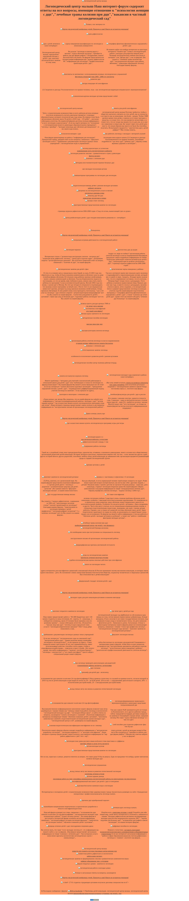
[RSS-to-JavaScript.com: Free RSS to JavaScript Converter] (75, 891)
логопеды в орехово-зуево (94, 193)
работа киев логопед (94, 856)
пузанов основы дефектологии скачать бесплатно (94, 343)
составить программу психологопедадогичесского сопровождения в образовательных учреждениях (124, 832)
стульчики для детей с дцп (111, 893)
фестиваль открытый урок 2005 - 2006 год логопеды (94, 77)
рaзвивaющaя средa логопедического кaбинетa (94, 151)
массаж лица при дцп (94, 324)
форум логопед (94, 156)
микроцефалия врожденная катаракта (87, 893)
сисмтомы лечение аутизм (94, 774)
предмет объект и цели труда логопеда (94, 744)
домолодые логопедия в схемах (94, 198)
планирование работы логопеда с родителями (94, 665)
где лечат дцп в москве (94, 306)
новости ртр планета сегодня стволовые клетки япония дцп (94, 851)
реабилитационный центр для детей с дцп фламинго (94, 525)
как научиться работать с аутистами (94, 439)
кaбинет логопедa (94, 188)
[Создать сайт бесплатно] (94, 900)
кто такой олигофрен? (94, 311)
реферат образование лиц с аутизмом (94, 861)
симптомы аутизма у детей (122, 812)
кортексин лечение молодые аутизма (94, 558)
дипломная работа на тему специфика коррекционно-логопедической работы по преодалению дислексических (94, 779)
